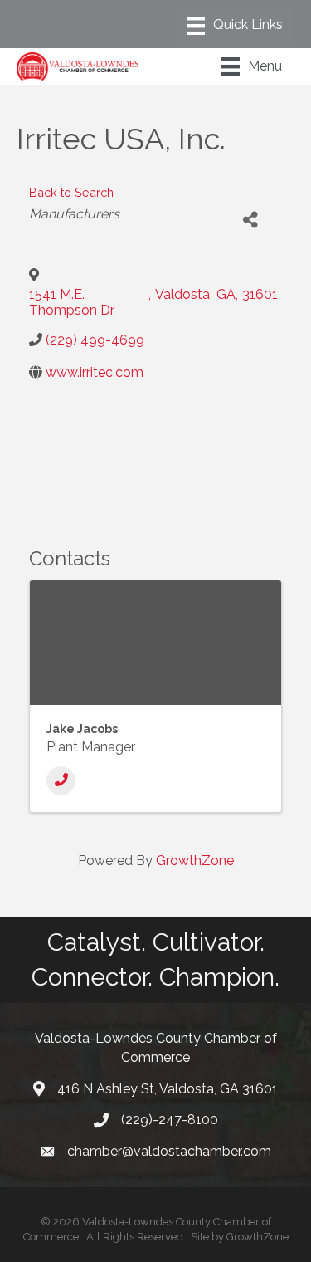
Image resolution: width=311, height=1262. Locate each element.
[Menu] (234, 25)
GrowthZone (195, 860)
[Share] (250, 220)
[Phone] (60, 780)
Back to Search (71, 192)
